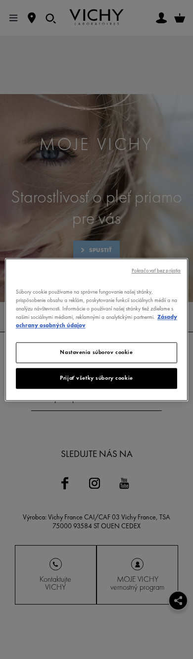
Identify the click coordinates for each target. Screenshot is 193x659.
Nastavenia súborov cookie (96, 352)
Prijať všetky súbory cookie (96, 377)
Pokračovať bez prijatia (156, 270)
